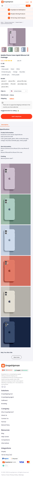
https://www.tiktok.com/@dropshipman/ (2, 387)
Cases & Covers (19, 22)
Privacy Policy (14, 475)
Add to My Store (16, 116)
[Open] (26, 91)
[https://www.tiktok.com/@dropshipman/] (2, 387)
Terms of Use (5, 475)
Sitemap (21, 475)
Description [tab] (4, 124)
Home (2, 22)
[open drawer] (31, 2)
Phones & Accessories (9, 22)
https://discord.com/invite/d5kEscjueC (5, 387)
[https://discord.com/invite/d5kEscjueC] (5, 387)
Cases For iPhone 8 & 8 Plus (6, 23)
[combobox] (16, 91)
